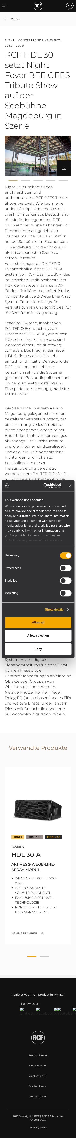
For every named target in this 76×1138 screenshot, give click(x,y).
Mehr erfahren (24, 933)
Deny (38, 649)
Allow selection (38, 635)
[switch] (65, 568)
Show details (54, 609)
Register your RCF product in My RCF (38, 994)
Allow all (38, 622)
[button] (13, 181)
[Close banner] (70, 485)
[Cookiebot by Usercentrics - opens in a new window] (45, 485)
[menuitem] (38, 1127)
